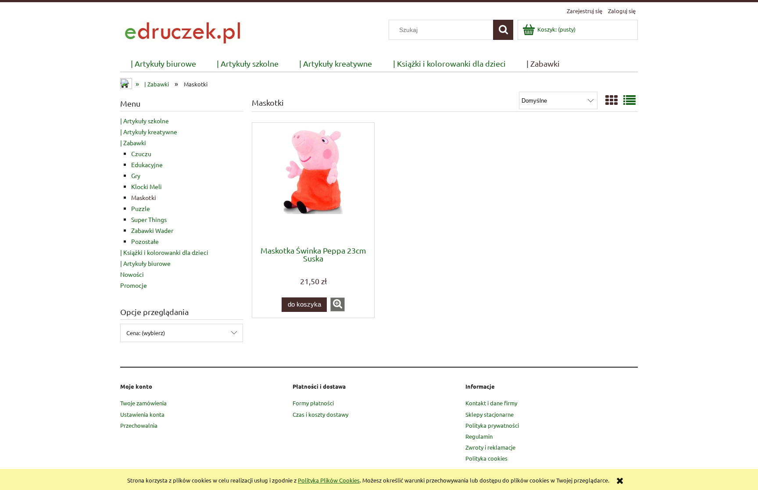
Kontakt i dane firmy (491, 403)
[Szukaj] (503, 30)
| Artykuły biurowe (145, 263)
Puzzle (140, 208)
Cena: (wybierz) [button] (145, 332)
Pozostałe (145, 241)
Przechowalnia (138, 425)
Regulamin (479, 436)
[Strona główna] (184, 31)
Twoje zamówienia (143, 403)
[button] (337, 304)
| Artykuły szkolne (144, 121)
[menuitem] (163, 64)
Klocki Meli (146, 186)
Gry (135, 175)
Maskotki (143, 197)
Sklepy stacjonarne (489, 414)
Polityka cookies (486, 458)
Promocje (133, 285)
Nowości (132, 274)
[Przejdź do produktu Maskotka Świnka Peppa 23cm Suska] (313, 183)
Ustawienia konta (142, 414)
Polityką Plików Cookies (329, 480)
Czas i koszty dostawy (320, 414)
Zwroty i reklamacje (490, 447)
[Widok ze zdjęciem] (611, 100)
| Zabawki (133, 143)
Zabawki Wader (152, 230)
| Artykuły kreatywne (148, 132)
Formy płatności (313, 403)
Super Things (149, 219)
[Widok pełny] (629, 100)
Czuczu (141, 153)
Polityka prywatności (492, 425)
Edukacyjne (147, 164)
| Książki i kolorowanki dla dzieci (164, 252)
